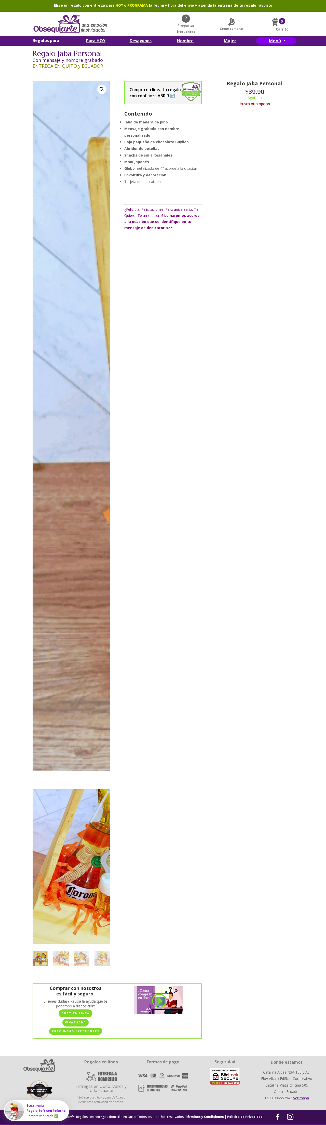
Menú (275, 40)
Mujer (230, 41)
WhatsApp (75, 1022)
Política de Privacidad (245, 1117)
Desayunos (141, 41)
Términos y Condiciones (204, 1117)
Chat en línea (75, 1013)
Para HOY (95, 41)
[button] (101, 89)
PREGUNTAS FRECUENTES (76, 1031)
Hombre (185, 41)
